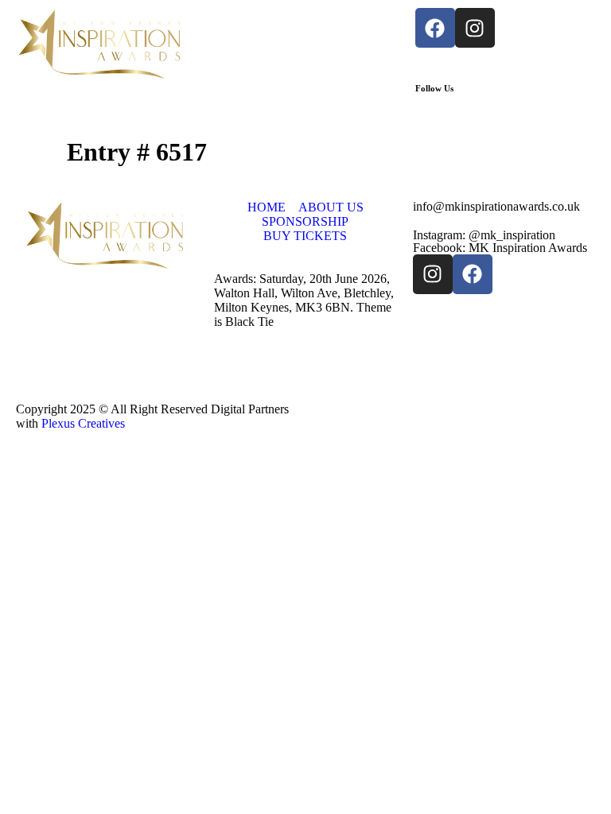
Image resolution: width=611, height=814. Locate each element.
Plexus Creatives (83, 423)
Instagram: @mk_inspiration (484, 235)
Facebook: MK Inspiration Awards (500, 247)
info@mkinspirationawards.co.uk (496, 206)
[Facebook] (435, 28)
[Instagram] (475, 28)
